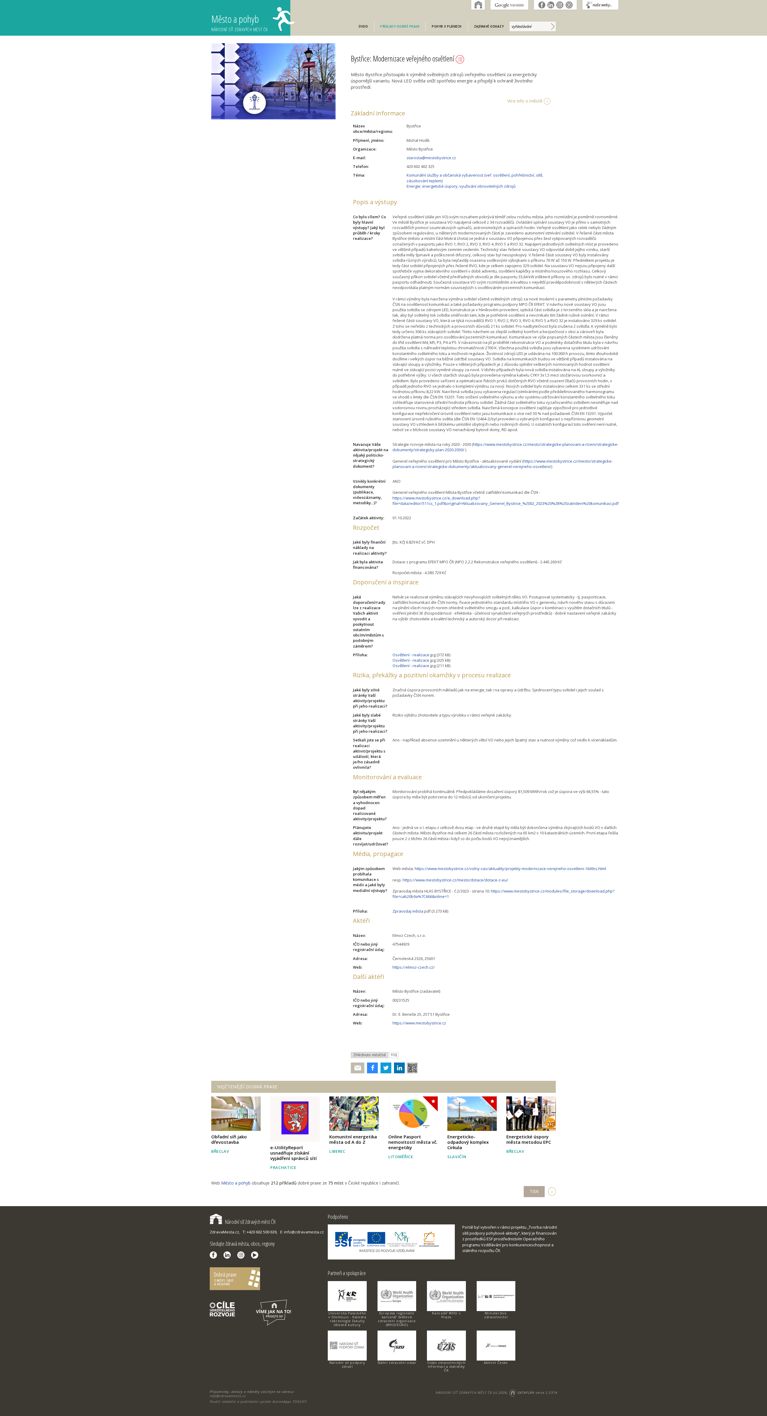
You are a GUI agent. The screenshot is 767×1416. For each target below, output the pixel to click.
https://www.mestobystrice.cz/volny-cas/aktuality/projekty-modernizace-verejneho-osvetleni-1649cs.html (510, 868)
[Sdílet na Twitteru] (384, 1068)
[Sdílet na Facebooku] (371, 1068)
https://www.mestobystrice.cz (419, 1023)
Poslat (358, 1068)
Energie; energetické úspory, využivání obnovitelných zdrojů (461, 186)
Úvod (363, 26)
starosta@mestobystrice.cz (431, 157)
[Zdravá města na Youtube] (256, 1255)
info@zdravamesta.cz (228, 1396)
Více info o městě (524, 101)
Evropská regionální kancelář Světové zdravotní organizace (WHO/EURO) (397, 1319)
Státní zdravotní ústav (397, 1362)
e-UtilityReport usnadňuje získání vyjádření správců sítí (293, 1152)
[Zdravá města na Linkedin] (229, 1255)
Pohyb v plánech (447, 26)
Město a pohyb (239, 22)
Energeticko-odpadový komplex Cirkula (468, 1142)
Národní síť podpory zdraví (347, 1364)
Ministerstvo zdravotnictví (496, 1315)
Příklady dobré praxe (399, 26)
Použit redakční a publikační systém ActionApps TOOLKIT (258, 1401)
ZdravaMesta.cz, (225, 1232)
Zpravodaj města (407, 911)
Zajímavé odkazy (489, 26)
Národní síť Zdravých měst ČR (250, 1221)
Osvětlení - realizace (410, 654)
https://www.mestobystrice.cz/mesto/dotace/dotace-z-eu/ (455, 880)
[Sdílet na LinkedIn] (398, 1068)
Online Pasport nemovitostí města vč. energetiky (412, 1142)
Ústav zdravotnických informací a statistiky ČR (446, 1366)
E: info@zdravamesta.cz (302, 1232)
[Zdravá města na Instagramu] (242, 1255)
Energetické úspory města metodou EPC (528, 1139)
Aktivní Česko (496, 1362)
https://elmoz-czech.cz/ (413, 967)
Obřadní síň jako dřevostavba (229, 1139)
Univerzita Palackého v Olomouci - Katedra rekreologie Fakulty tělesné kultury (347, 1319)
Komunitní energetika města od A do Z (353, 1139)
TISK (534, 1191)
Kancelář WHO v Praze (446, 1315)
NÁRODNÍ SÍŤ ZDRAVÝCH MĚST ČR (464, 1392)
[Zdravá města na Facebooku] (215, 1255)
